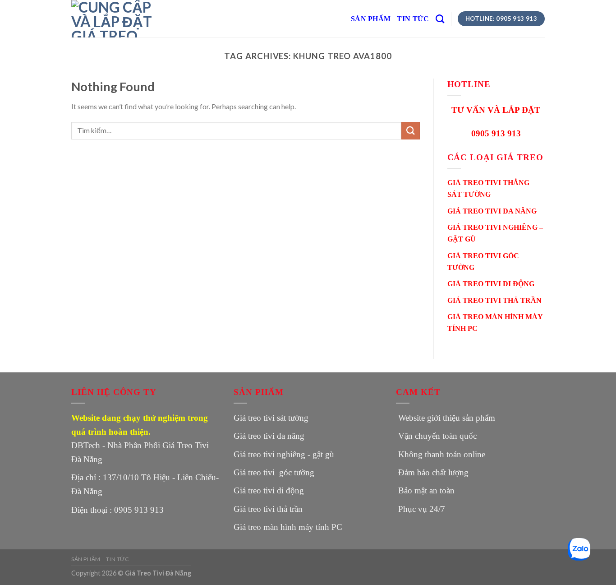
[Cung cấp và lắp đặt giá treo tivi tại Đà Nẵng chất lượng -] (116, 18)
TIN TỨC (413, 19)
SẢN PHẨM (371, 19)
